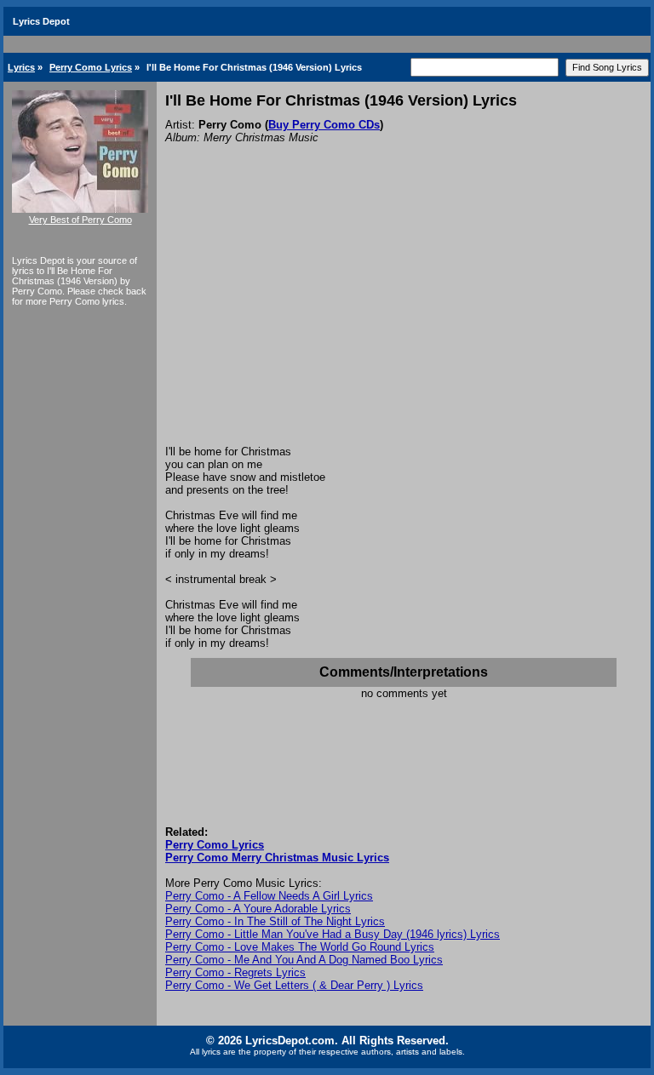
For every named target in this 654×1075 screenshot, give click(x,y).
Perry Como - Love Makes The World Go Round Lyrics (299, 947)
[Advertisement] (404, 317)
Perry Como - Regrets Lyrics (235, 972)
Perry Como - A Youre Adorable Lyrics (258, 908)
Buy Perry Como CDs (324, 124)
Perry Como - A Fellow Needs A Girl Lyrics (269, 895)
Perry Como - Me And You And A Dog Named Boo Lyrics (304, 959)
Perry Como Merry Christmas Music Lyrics (277, 857)
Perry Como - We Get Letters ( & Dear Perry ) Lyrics (294, 985)
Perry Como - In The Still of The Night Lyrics (275, 921)
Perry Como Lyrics (90, 67)
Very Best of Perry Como (80, 219)
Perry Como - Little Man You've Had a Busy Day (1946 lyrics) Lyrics (332, 934)
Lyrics (21, 67)
